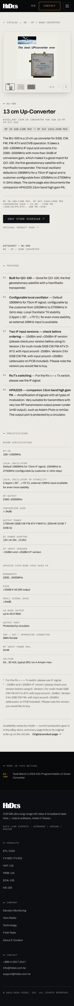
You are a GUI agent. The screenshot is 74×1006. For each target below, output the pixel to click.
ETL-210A (9, 851)
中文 (33, 6)
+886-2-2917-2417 (14, 962)
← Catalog (10, 22)
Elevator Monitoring (14, 910)
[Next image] (65, 86)
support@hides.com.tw (17, 974)
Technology (10, 925)
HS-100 (7, 887)
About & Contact (13, 940)
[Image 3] (31, 86)
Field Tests (9, 932)
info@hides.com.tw (14, 968)
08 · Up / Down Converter (42, 22)
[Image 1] (10, 86)
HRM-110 (8, 873)
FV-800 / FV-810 (12, 858)
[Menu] (67, 6)
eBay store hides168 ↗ (26, 218)
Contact (50, 5)
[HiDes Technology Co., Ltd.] (10, 6)
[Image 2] (20, 86)
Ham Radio (9, 918)
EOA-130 (8, 880)
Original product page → (21, 227)
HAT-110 (8, 865)
